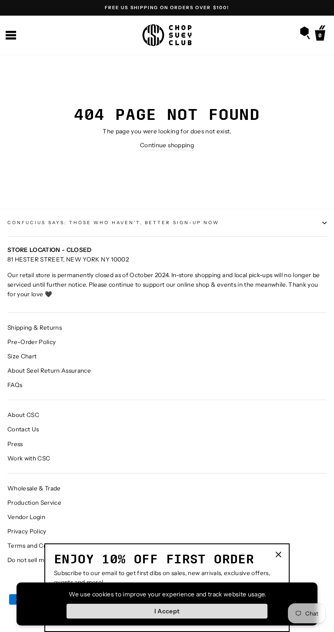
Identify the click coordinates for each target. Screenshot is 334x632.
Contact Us (23, 429)
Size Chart (22, 356)
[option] (167, 7)
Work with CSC (28, 458)
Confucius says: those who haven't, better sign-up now (113, 222)
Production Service (34, 502)
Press (15, 443)
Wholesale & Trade (34, 488)
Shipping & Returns (34, 327)
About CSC (23, 414)
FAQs (14, 384)
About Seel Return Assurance (49, 370)
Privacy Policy (27, 531)
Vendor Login (26, 516)
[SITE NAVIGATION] (10, 35)
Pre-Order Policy (31, 341)
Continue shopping (167, 145)
